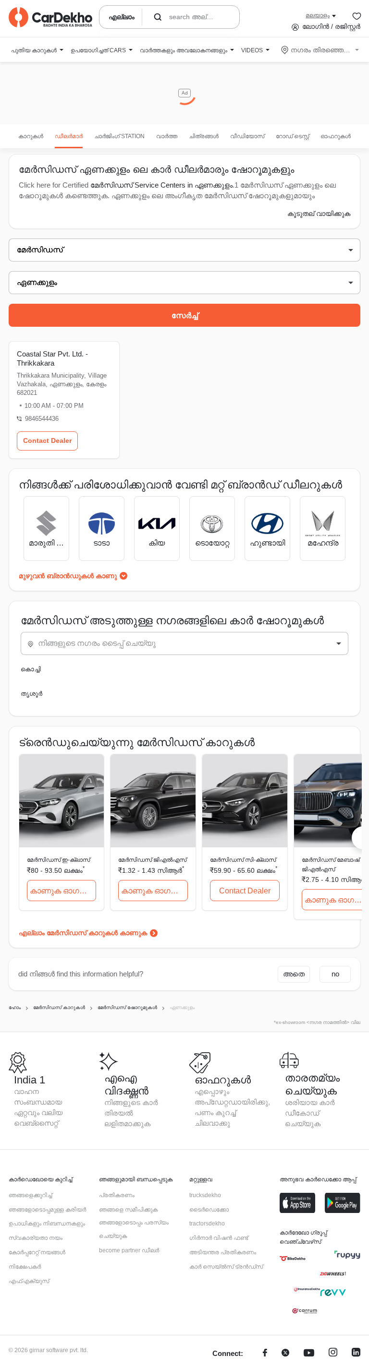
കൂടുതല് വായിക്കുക (318, 213)
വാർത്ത (166, 136)
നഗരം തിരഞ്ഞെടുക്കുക (321, 50)
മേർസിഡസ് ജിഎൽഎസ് (152, 859)
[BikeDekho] (293, 1259)
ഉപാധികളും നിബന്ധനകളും (47, 1223)
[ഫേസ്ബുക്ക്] (265, 1353)
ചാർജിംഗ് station (119, 136)
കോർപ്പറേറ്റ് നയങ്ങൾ (37, 1252)
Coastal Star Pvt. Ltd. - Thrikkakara (52, 358)
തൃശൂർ (31, 693)
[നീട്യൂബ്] (309, 1353)
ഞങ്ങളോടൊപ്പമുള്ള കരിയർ (47, 1209)
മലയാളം (318, 15)
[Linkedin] (356, 1353)
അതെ (294, 974)
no (335, 974)
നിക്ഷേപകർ (25, 1266)
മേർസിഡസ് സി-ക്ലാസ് (243, 859)
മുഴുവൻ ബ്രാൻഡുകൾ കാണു (68, 576)
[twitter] (285, 1353)
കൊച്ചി (31, 669)
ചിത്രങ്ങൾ (204, 136)
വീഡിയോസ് (247, 136)
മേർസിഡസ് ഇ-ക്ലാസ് (58, 859)
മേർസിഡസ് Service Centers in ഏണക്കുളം (161, 185)
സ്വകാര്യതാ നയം (35, 1238)
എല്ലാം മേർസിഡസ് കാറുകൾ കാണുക (83, 933)
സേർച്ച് (185, 315)
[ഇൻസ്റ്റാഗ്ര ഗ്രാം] (333, 1353)
